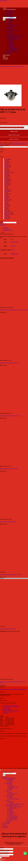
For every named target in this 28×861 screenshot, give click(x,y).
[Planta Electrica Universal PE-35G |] (6, 75)
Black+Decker (8, 214)
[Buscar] (4, 19)
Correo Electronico (4, 853)
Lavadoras (11, 33)
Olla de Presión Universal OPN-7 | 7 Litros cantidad (12, 127)
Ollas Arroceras (12, 44)
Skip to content (3, 0)
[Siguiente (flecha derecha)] (2, 860)
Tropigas (7, 197)
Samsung (7, 191)
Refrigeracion (9, 14)
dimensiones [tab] (6, 229)
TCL (6, 168)
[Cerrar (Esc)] (4, 859)
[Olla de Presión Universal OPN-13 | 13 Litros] (6, 82)
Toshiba (6, 185)
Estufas (10, 23)
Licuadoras (11, 43)
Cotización (5, 59)
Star (5, 188)
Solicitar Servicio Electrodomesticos (11, 706)
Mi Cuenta (5, 57)
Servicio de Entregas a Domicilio (10, 705)
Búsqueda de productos (8, 16)
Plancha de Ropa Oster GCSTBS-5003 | (9, 468)
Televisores (11, 12)
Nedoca (6, 176)
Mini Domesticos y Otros (11, 36)
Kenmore (7, 217)
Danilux (6, 205)
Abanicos (11, 29)
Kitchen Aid (7, 199)
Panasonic (7, 165)
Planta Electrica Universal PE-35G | (8, 521)
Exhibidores (11, 17)
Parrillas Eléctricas (13, 47)
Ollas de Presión (19, 66)
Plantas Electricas (13, 49)
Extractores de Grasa (13, 25)
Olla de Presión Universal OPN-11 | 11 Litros (10, 415)
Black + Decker (8, 212)
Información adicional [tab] (8, 230)
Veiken (6, 218)
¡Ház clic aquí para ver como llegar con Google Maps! (13, 689)
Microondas (11, 26)
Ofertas (4, 8)
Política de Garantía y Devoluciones (11, 710)
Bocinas (10, 13)
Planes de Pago (6, 708)
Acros (6, 198)
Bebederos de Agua (13, 18)
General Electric (8, 172)
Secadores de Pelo (13, 51)
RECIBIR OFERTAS (5, 856)
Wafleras (11, 46)
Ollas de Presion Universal (16, 144)
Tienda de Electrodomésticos (9, 9)
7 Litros (12, 250)
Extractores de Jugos (13, 48)
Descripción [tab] (5, 227)
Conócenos (5, 713)
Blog (4, 56)
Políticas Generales (7, 709)
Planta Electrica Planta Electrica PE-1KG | (9, 363)
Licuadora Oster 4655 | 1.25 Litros (8, 628)
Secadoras (11, 34)
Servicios (8, 53)
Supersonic (7, 189)
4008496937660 (14, 253)
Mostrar (3, 224)
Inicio (1, 66)
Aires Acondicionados (14, 30)
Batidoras (11, 40)
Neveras (10, 16)
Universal (24, 144)
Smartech (7, 211)
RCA (6, 169)
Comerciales (8, 52)
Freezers (10, 21)
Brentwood (7, 194)
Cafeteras (11, 42)
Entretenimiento (9, 10)
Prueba (6, 210)
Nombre (2, 847)
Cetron (6, 178)
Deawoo (6, 175)
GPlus (6, 215)
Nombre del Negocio (5, 850)
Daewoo (6, 162)
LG (5, 186)
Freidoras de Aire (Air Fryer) (15, 38)
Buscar (1, 222)
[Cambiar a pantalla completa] (2, 859)
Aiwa (6, 208)
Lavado (7, 31)
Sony (6, 163)
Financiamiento (6, 55)
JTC (6, 192)
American (7, 166)
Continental (7, 184)
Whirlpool (7, 179)
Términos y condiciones (8, 712)
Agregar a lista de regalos (14, 135)
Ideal (6, 195)
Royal (6, 207)
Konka (6, 201)
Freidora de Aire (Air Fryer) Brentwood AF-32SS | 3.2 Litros (14, 310)
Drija (6, 204)
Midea (6, 170)
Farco (6, 182)
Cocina (7, 22)
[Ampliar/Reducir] (0, 859)
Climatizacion (9, 27)
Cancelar (2, 225)
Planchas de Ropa (13, 39)
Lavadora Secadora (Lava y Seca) (16, 35)
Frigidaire (7, 181)
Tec (5, 202)
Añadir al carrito (14, 131)
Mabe (6, 173)
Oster (6, 160)
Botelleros (11, 19)
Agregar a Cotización (14, 139)
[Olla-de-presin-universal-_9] (11, 105)
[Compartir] (3, 859)
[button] (4, 13)
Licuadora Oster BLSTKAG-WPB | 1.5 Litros (10, 574)
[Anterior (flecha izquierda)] (0, 860)
